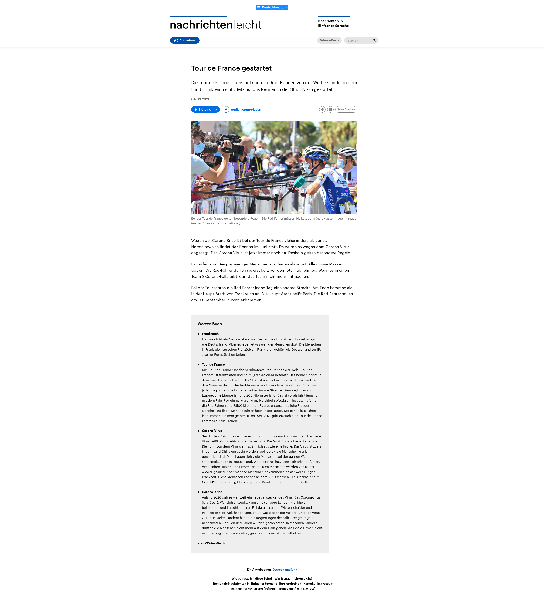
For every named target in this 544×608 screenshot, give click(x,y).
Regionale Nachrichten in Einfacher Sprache (245, 583)
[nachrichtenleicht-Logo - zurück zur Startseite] (215, 22)
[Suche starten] (374, 40)
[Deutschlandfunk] (272, 7)
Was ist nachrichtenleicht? (294, 578)
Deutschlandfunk (284, 569)
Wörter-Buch (329, 40)
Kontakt (309, 583)
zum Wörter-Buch (211, 543)
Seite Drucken (346, 109)
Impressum (325, 583)
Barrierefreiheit (290, 583)
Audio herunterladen (246, 109)
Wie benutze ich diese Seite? (252, 578)
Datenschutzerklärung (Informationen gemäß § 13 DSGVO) (273, 588)
